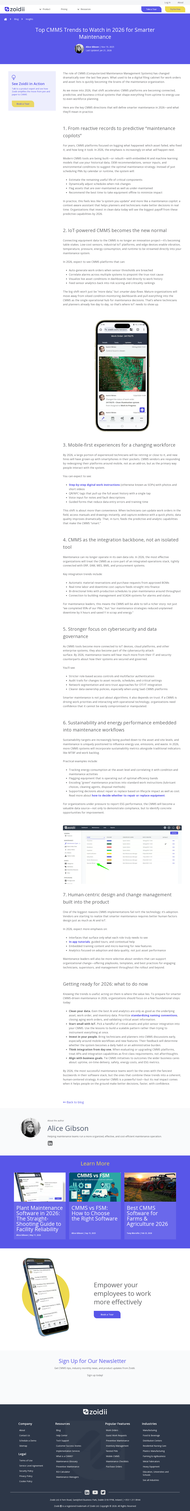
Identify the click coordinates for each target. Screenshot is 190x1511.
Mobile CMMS (112, 1456)
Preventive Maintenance (67, 1466)
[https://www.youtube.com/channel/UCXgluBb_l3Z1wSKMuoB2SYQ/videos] (95, 1492)
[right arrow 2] (22, 19)
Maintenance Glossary (66, 1461)
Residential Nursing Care (154, 1445)
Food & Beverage (151, 1435)
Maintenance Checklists (117, 1461)
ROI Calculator (63, 1471)
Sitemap (23, 1445)
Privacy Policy (25, 1476)
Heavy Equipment (151, 1466)
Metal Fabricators (151, 1461)
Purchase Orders (114, 1466)
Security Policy (26, 1470)
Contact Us (24, 1435)
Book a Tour (23, 103)
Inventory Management (117, 1445)
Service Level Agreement (31, 1465)
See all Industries (151, 1480)
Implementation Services (68, 1451)
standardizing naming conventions (154, 1015)
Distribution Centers (152, 1440)
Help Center (61, 1435)
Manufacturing (150, 1430)
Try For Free (175, 9)
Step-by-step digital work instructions (94, 485)
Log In (167, 2)
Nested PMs (112, 1451)
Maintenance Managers (67, 1477)
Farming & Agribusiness (154, 1456)
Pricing (64, 9)
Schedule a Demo (27, 1440)
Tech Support (62, 1440)
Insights (29, 19)
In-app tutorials (79, 941)
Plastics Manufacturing (154, 1451)
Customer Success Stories (68, 1445)
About (22, 1430)
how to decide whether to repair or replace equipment (128, 795)
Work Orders (112, 1430)
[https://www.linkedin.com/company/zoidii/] (87, 1492)
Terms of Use (26, 1460)
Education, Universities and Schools (156, 1473)
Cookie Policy (25, 1481)
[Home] (6, 19)
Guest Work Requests (116, 1435)
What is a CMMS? (64, 1456)
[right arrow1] (10, 19)
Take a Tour (151, 9)
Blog (16, 19)
